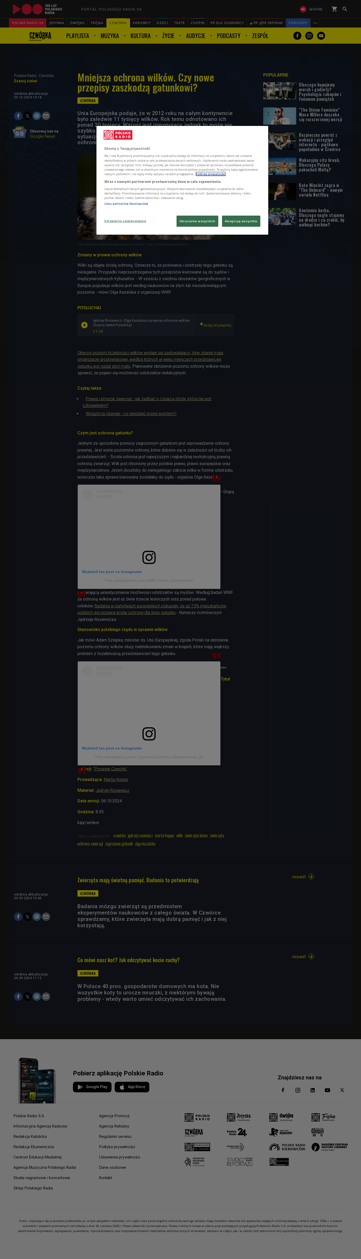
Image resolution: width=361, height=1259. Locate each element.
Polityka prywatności (211, 174)
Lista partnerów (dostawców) (126, 203)
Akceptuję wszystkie (241, 221)
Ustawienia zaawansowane (125, 221)
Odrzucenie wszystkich (197, 221)
